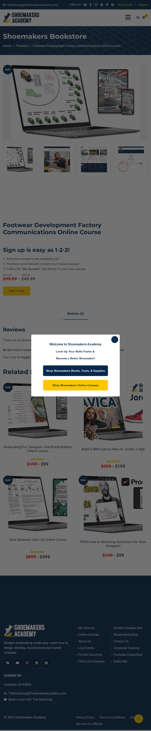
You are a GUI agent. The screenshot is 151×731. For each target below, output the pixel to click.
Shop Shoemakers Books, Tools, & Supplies (75, 370)
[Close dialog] (114, 339)
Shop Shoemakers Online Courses (75, 385)
